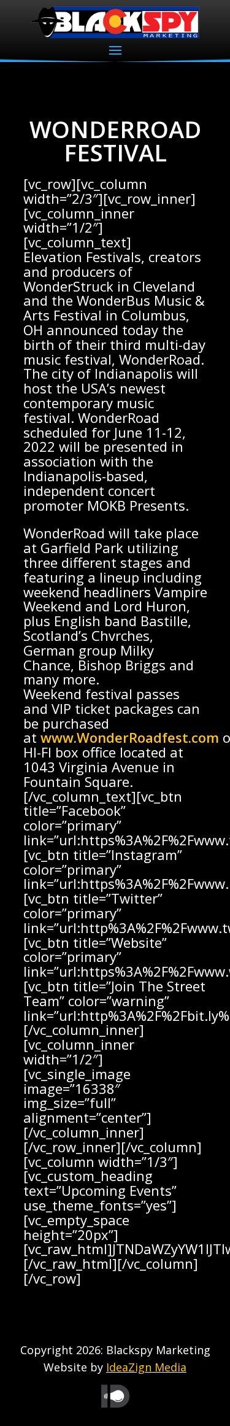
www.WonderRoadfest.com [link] (129, 737)
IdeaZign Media (146, 1367)
